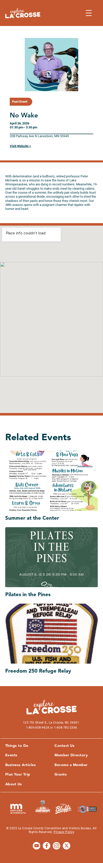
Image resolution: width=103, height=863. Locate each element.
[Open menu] (89, 13)
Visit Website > (20, 146)
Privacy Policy (64, 832)
